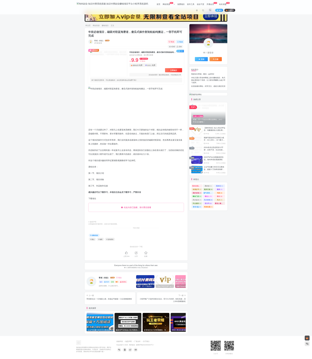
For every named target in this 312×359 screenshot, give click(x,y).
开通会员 (212, 3)
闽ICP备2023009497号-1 (145, 345)
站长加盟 (224, 3)
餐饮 (219, 196)
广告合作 (137, 341)
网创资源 (168, 3)
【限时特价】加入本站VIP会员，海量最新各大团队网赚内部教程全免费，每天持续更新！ (214, 131)
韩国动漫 (208, 207)
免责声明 (128, 341)
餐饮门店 (197, 196)
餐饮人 (208, 196)
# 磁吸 (100, 239)
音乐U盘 (197, 207)
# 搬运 (92, 239)
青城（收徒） (99, 40)
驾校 (219, 193)
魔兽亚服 (208, 189)
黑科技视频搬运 (197, 186)
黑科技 (208, 186)
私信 (181, 41)
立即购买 (173, 70)
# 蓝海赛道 (109, 239)
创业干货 (200, 4)
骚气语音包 (209, 193)
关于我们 (146, 341)
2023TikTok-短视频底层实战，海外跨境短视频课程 (214, 158)
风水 (219, 200)
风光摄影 (197, 203)
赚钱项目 (105, 25)
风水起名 (197, 200)
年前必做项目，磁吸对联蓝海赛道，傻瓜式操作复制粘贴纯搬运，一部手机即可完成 (135, 33)
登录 (202, 59)
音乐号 (208, 203)
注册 (216, 59)
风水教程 (208, 200)
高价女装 (197, 193)
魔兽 (219, 189)
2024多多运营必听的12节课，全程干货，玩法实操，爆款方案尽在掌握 (214, 149)
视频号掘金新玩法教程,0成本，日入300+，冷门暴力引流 (214, 139)
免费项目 (181, 4)
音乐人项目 (220, 203)
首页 (158, 4)
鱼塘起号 (197, 189)
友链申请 (119, 341)
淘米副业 (132, 345)
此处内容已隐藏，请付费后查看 (137, 207)
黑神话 (219, 186)
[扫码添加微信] (307, 343)
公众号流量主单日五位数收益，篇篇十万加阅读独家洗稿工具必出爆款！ (214, 169)
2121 (107, 282)
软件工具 (190, 4)
